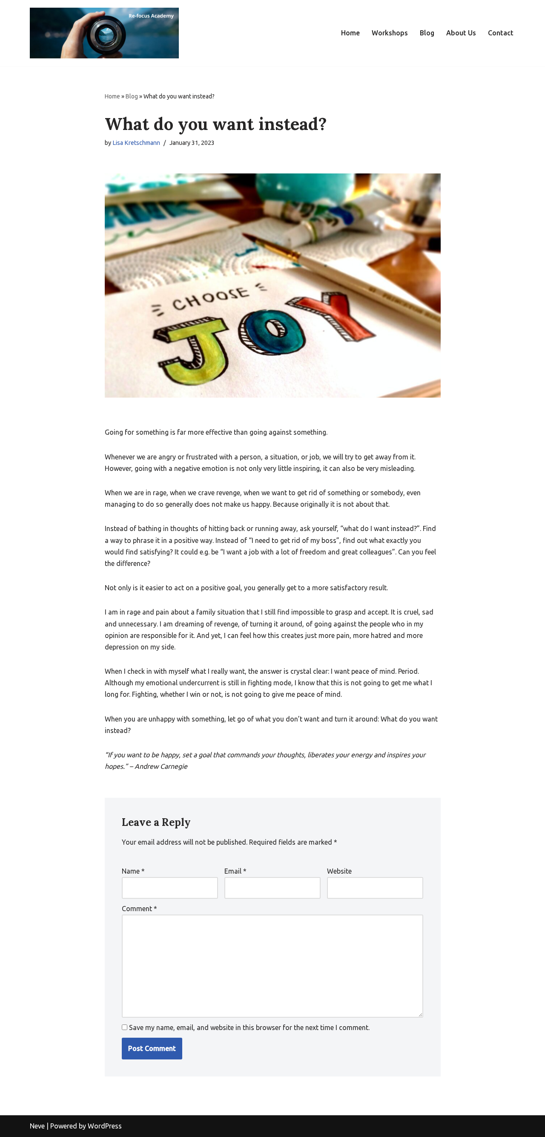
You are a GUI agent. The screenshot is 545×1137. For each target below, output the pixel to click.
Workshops (390, 33)
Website (339, 871)
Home (350, 33)
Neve (37, 1126)
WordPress (105, 1126)
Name (133, 871)
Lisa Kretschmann (136, 142)
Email (235, 871)
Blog (427, 33)
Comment (139, 908)
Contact (500, 33)
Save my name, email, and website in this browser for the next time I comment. (249, 1027)
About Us (461, 33)
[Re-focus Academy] (104, 33)
